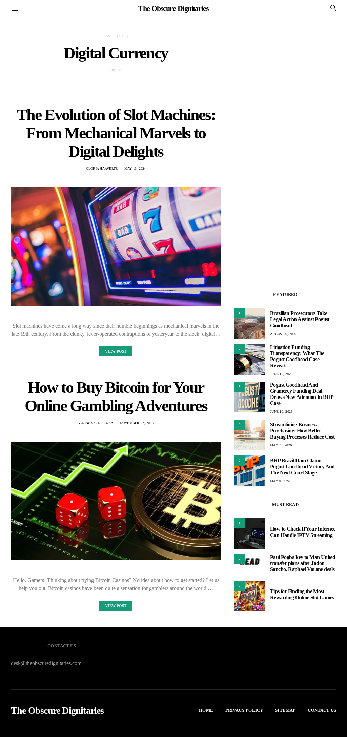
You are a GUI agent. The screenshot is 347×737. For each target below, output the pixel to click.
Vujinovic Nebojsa (95, 423)
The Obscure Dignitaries (173, 8)
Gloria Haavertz (102, 168)
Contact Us (322, 710)
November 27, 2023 (137, 423)
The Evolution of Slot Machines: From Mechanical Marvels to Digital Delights (116, 132)
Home (206, 710)
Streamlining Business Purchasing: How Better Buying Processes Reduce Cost (302, 431)
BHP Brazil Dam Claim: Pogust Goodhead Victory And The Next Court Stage (302, 467)
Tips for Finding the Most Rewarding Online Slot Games (302, 594)
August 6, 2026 (283, 334)
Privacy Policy (244, 710)
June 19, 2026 (281, 374)
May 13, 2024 (135, 168)
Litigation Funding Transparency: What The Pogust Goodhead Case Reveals (297, 356)
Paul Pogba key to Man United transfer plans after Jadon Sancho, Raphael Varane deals (302, 563)
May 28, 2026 (281, 445)
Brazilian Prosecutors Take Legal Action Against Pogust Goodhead (299, 319)
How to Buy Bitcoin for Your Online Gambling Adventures (116, 396)
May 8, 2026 (280, 481)
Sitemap (285, 710)
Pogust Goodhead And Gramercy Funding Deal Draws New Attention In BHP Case (301, 394)
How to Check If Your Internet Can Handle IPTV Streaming (302, 532)
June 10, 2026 (281, 411)
